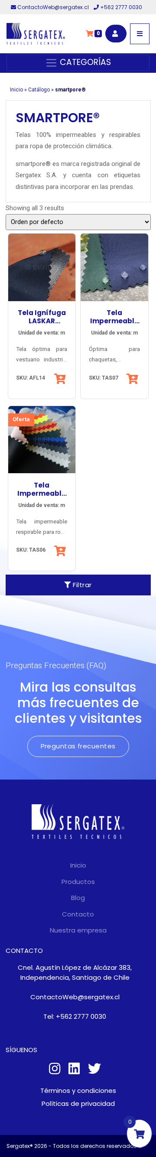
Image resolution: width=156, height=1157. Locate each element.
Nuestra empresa (78, 930)
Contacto (78, 914)
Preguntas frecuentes (78, 746)
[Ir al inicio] (35, 34)
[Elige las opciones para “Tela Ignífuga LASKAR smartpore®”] (61, 379)
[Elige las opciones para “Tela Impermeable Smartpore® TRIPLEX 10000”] (133, 379)
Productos (78, 881)
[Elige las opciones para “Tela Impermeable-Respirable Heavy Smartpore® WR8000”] (61, 551)
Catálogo (39, 90)
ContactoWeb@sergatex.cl (53, 7)
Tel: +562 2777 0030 (74, 1016)
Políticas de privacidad (78, 1103)
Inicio (16, 90)
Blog (78, 897)
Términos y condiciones (78, 1090)
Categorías (84, 62)
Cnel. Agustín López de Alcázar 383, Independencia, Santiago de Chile (75, 972)
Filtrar (81, 584)
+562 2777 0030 (120, 7)
